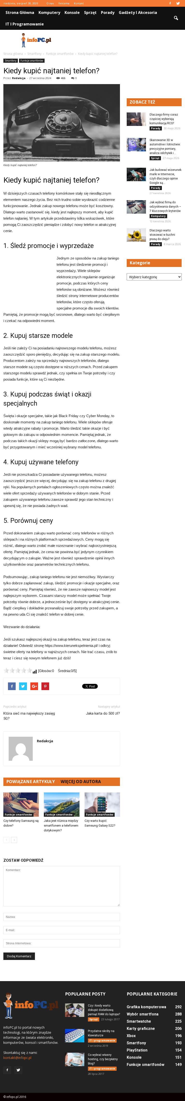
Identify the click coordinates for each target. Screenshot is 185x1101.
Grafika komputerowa (146, 1007)
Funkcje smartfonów (31, 60)
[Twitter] (178, 3)
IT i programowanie (25, 24)
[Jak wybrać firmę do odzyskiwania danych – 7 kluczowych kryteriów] (136, 207)
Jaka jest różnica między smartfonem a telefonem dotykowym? (61, 825)
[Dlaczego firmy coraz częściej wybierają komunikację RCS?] (136, 119)
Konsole (72, 12)
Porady (107, 12)
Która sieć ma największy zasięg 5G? (29, 716)
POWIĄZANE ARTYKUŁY (30, 781)
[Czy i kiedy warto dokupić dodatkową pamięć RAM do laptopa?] (74, 1010)
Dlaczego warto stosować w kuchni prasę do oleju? (162, 235)
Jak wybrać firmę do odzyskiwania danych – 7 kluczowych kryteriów (165, 207)
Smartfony (10, 60)
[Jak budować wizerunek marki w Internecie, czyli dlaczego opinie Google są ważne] (136, 174)
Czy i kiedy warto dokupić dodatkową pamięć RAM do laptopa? (104, 1010)
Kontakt (79, 3)
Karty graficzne (141, 1028)
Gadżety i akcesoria (138, 12)
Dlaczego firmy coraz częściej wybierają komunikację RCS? (164, 119)
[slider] (17, 670)
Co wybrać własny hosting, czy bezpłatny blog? (103, 1059)
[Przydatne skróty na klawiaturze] (74, 1035)
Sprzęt (90, 12)
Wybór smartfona (143, 1014)
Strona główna (20, 12)
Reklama (63, 3)
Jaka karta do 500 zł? (103, 713)
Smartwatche (139, 1021)
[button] (176, 18)
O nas (50, 3)
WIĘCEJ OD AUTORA (81, 781)
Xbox (131, 1035)
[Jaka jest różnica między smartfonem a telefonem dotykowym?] (61, 804)
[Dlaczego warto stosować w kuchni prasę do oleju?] (136, 235)
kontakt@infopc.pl (17, 1057)
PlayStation (137, 1050)
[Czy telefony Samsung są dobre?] (21, 804)
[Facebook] (170, 3)
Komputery (49, 12)
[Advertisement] (125, 40)
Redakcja (19, 78)
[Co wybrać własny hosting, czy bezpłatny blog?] (74, 1059)
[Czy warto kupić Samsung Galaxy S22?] (102, 804)
